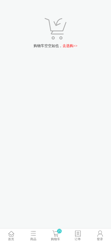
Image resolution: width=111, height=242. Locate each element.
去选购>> (69, 46)
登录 (100, 239)
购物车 (55, 235)
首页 (11, 239)
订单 (78, 239)
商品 (33, 239)
